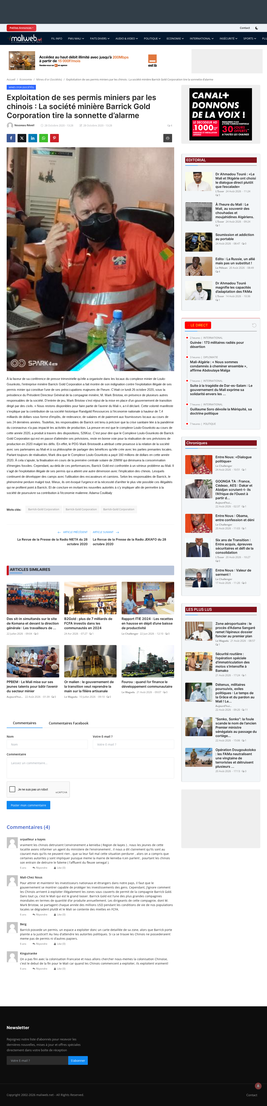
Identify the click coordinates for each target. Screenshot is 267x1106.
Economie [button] (174, 38)
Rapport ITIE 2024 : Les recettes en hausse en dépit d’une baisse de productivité (147, 623)
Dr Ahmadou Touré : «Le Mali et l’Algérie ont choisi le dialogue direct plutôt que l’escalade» (235, 180)
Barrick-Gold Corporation (43, 509)
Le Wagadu (71, 697)
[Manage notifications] (258, 1086)
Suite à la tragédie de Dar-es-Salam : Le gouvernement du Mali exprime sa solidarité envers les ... (221, 389)
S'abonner (78, 1061)
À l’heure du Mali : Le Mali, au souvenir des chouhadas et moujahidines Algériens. (234, 210)
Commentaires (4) (28, 826)
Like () (61, 867)
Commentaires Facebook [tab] (68, 723)
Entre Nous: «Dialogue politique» (233, 459)
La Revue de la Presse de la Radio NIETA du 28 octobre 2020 (52, 541)
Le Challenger (130, 633)
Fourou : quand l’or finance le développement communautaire (147, 684)
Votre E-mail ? (102, 736)
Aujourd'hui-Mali (15, 697)
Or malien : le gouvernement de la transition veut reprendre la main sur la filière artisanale (89, 686)
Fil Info (56, 38)
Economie (26, 79)
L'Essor (219, 191)
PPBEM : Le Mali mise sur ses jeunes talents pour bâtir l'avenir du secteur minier (32, 686)
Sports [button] (248, 38)
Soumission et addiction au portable (234, 237)
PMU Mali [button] (74, 38)
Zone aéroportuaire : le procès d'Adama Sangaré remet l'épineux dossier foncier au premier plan (235, 630)
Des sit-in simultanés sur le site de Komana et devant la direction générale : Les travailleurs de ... (33, 623)
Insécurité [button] (227, 38)
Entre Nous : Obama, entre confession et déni (234, 518)
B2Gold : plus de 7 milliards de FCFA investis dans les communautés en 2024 (88, 623)
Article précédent (75, 532)
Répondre (41, 867)
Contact (245, 28)
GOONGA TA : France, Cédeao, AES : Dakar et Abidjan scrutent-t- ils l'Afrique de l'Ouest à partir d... (233, 489)
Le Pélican (221, 268)
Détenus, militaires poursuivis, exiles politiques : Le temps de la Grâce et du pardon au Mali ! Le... (234, 693)
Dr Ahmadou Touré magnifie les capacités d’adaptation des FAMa (233, 287)
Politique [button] (151, 38)
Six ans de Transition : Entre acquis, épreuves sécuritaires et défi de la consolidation (234, 546)
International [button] (200, 38)
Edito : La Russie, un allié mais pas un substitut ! (235, 261)
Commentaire (16, 754)
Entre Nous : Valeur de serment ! (233, 572)
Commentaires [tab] (24, 723)
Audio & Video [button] (125, 38)
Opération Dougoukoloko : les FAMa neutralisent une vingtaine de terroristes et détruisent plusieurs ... (235, 758)
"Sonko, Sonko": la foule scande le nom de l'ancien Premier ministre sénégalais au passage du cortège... (236, 727)
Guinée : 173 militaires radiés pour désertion (217, 344)
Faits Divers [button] (98, 38)
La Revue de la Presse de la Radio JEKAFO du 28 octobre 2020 (129, 541)
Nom (10, 736)
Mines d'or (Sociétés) (49, 79)
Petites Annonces (20, 28)
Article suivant (103, 532)
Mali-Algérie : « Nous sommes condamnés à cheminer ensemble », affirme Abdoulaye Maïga (218, 366)
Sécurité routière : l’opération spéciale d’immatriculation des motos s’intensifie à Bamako (232, 662)
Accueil (11, 79)
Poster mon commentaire (28, 805)
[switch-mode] (257, 28)
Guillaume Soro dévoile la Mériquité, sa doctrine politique (221, 411)
